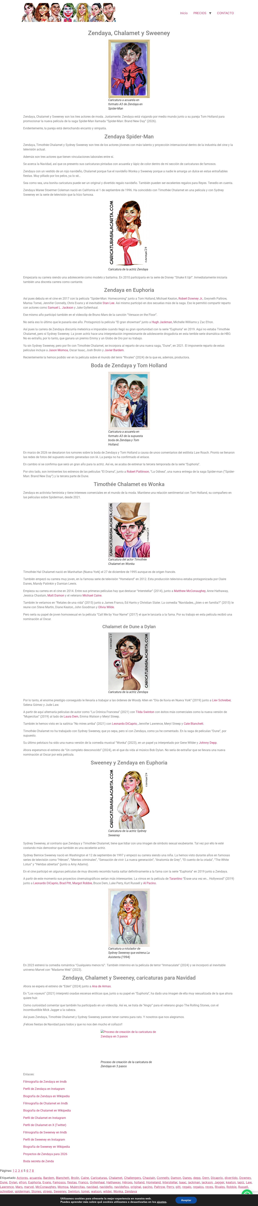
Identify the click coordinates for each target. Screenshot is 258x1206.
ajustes (161, 1201)
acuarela (35, 1178)
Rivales (220, 1187)
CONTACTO (225, 13)
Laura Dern (71, 716)
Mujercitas (77, 1187)
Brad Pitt (65, 883)
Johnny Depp (208, 742)
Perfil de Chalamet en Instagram (44, 1118)
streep (47, 1191)
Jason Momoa (58, 350)
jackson (207, 1182)
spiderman (22, 1191)
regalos (198, 1187)
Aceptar (186, 1200)
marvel (29, 1187)
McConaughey (46, 1187)
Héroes (127, 1182)
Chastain (149, 1178)
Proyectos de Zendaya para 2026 (45, 1154)
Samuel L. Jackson (60, 307)
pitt (178, 1187)
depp (197, 1178)
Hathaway (113, 1182)
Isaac (182, 1182)
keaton (231, 1182)
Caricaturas (99, 1178)
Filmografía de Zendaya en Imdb (45, 1081)
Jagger (219, 1182)
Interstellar (169, 1182)
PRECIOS (199, 13)
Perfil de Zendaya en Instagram (44, 1089)
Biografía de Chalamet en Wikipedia (47, 1110)
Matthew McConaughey (189, 591)
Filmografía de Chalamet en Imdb (45, 1103)
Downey (245, 1178)
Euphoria (34, 1182)
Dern (205, 1178)
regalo (186, 1187)
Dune (3, 1182)
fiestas (72, 1182)
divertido (231, 1178)
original (136, 1187)
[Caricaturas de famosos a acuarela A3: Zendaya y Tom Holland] (129, 401)
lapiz (240, 1182)
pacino (147, 1187)
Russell (243, 1187)
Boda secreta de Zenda (38, 1161)
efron (22, 1182)
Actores (22, 1178)
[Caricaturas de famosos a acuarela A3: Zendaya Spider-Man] (129, 69)
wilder (107, 1191)
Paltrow (159, 1187)
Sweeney (60, 1191)
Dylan (13, 1182)
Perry (170, 1187)
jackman (194, 1182)
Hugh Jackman (162, 322)
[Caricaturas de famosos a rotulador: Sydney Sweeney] (129, 918)
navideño (106, 1187)
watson (96, 1191)
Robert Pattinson (138, 471)
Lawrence (7, 1187)
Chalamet (115, 1178)
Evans (46, 1182)
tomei (85, 1191)
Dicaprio (217, 1178)
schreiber (6, 1191)
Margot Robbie (82, 883)
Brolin (75, 1178)
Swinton (74, 1191)
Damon (176, 1178)
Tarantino (175, 878)
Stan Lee (108, 303)
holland (139, 1182)
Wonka (118, 1191)
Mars (18, 1187)
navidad (92, 1187)
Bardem (48, 1178)
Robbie (231, 1187)
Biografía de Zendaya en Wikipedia (46, 1096)
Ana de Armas (101, 986)
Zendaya (131, 1191)
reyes (209, 1187)
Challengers (132, 1178)
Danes (187, 1178)
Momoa (63, 1187)
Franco (83, 1182)
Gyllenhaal (97, 1182)
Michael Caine (92, 595)
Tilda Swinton (145, 712)
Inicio (184, 13)
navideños (121, 1187)
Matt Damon (55, 595)
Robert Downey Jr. (190, 298)
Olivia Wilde (106, 607)
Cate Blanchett (193, 723)
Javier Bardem (114, 350)
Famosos (59, 1182)
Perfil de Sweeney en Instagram (44, 1139)
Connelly (163, 1178)
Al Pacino (149, 883)
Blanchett (62, 1178)
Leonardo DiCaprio (124, 723)
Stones (36, 1191)
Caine (85, 1178)
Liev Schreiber (221, 700)
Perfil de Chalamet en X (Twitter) (44, 1125)
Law (249, 1182)
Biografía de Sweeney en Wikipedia (46, 1146)
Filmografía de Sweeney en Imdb (45, 1132)
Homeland (153, 1182)
